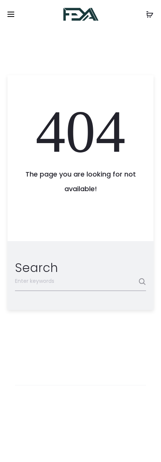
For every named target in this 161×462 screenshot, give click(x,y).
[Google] (114, 445)
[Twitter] (48, 445)
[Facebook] (64, 445)
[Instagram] (81, 445)
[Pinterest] (97, 445)
